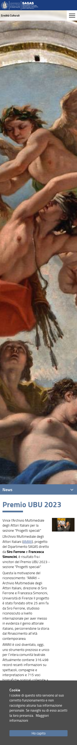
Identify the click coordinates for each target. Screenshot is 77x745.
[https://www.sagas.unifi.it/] (19, 5)
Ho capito (39, 733)
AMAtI (27, 541)
